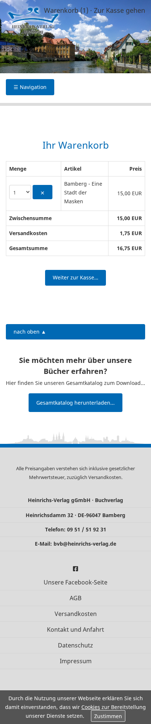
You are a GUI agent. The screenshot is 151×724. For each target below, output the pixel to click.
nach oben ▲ (30, 331)
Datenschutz (75, 645)
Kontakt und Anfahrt (75, 629)
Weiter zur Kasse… (75, 277)
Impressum (76, 661)
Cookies (90, 706)
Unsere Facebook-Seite (75, 582)
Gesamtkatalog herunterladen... (75, 402)
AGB (75, 598)
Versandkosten (104, 477)
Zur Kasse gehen (119, 10)
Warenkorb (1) (66, 10)
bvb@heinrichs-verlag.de (85, 543)
